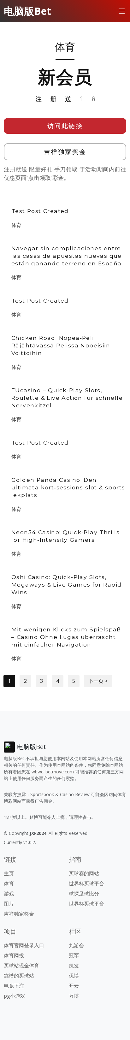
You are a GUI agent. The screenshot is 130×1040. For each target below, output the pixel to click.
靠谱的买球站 (19, 975)
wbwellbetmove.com (53, 772)
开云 (74, 985)
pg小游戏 (14, 995)
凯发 (74, 965)
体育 (16, 225)
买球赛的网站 (84, 873)
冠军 (74, 955)
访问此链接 (65, 125)
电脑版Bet (27, 11)
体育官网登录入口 (24, 945)
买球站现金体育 (21, 965)
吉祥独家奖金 (65, 151)
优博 (74, 975)
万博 (74, 995)
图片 (9, 903)
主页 (9, 873)
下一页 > (98, 680)
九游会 (76, 945)
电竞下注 (14, 985)
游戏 (9, 893)
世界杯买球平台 (86, 883)
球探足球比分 (84, 893)
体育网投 (14, 955)
